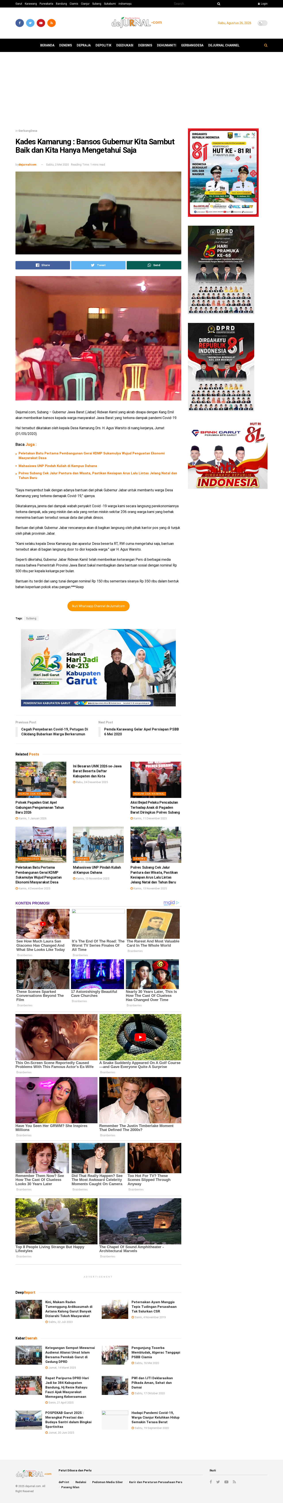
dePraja (84, 45)
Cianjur (85, 3)
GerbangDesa (192, 45)
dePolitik (103, 45)
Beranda (47, 45)
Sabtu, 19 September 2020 (151, 1428)
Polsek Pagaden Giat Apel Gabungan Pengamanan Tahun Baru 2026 (39, 807)
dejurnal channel (223, 45)
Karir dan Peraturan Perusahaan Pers (155, 1482)
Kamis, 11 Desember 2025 (150, 818)
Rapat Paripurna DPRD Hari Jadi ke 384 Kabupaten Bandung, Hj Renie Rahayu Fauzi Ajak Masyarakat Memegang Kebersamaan (67, 1387)
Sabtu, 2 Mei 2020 (57, 164)
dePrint (64, 1482)
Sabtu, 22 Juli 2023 (60, 1322)
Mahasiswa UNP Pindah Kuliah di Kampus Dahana (58, 466)
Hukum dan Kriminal (34, 793)
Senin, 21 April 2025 (60, 1402)
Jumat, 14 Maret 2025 (62, 1367)
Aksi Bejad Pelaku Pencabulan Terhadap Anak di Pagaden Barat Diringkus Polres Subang (155, 807)
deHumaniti (166, 45)
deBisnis (145, 45)
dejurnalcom (27, 164)
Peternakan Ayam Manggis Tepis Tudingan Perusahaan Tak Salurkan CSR (154, 1306)
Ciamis (74, 3)
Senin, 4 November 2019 (150, 1317)
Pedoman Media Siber (107, 1482)
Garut (18, 3)
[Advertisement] (141, 92)
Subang (96, 3)
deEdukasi (124, 45)
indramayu (125, 3)
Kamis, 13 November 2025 (92, 878)
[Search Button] (218, 4)
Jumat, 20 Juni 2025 (61, 1432)
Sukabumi (110, 3)
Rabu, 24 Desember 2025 (91, 782)
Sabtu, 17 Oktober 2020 (149, 1393)
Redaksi (80, 1482)
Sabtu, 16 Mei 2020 (146, 1363)
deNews (65, 45)
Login (264, 3)
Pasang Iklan (70, 1487)
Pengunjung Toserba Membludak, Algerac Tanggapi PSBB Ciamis (156, 1352)
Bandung (61, 3)
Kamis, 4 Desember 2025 (34, 888)
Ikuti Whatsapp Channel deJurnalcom (98, 606)
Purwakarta (46, 3)
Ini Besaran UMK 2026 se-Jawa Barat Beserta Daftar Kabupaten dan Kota (97, 771)
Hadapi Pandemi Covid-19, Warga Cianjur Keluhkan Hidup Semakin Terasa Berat (156, 1417)
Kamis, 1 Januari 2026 (32, 818)
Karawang (31, 3)
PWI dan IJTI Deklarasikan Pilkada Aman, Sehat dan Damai (152, 1382)
